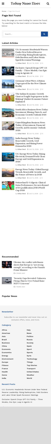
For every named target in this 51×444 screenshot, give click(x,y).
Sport (29, 349)
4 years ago (20, 273)
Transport (31, 369)
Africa (4, 330)
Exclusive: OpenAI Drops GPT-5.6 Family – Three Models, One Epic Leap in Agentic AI (31, 70)
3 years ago (20, 287)
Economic (6, 349)
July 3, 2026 (33, 193)
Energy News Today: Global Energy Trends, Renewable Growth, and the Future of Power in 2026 (32, 172)
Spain (29, 346)
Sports (30, 352)
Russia (29, 340)
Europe (5, 362)
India (4, 378)
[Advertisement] (25, 224)
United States (33, 372)
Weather (30, 375)
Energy (5, 356)
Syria (29, 356)
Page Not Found (14, 11)
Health (5, 372)
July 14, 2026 (33, 63)
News (29, 333)
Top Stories (32, 365)
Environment (7, 359)
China (4, 346)
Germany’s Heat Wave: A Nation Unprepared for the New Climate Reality (30, 83)
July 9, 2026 (33, 178)
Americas (6, 333)
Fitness (5, 365)
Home (4, 11)
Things (30, 362)
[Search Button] (44, 34)
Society (30, 343)
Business (6, 343)
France (5, 369)
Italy (29, 330)
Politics (30, 336)
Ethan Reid (22, 63)
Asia (3, 336)
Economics (7, 352)
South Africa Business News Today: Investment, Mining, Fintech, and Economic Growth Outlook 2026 (31, 112)
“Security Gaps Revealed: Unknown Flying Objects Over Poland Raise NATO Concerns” (30, 281)
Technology (32, 359)
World (29, 378)
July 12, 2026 (33, 133)
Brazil (4, 340)
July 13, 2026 (33, 89)
